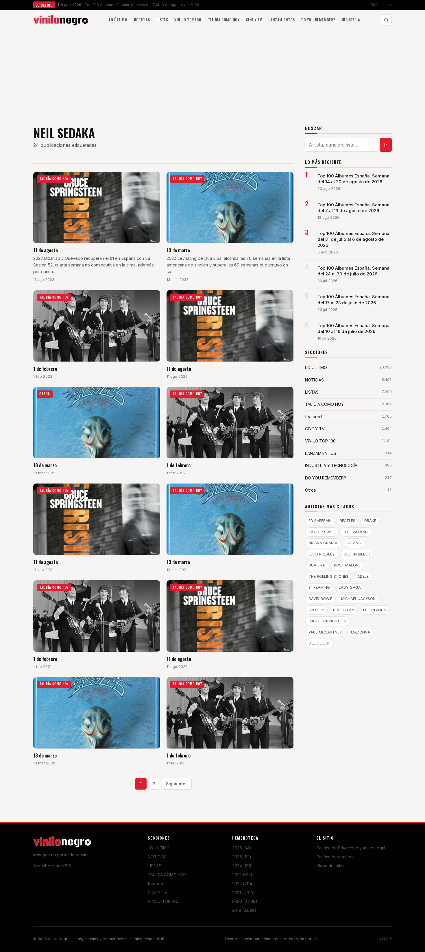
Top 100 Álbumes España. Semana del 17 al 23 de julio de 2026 (353, 299)
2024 (242, 865)
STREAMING (319, 587)
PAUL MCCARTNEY (325, 632)
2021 (243, 892)
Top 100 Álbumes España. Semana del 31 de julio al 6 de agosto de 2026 (353, 239)
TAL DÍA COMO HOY (167, 874)
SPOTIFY (316, 610)
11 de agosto (45, 250)
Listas (387, 5)
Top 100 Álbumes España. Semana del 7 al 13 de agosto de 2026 (353, 207)
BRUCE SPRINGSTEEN (327, 621)
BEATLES (347, 520)
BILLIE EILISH (319, 643)
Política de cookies (335, 856)
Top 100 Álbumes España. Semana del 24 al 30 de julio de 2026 (353, 271)
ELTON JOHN (374, 610)
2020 (244, 901)
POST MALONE (347, 565)
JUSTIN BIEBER (357, 554)
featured (156, 883)
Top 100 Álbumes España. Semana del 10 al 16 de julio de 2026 (353, 328)
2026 (241, 847)
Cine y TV (254, 20)
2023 (242, 874)
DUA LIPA (316, 565)
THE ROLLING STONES (328, 576)
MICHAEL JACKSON (358, 599)
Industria (351, 20)
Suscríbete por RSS (52, 865)
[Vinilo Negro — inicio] (60, 19)
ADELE (363, 576)
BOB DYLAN (343, 610)
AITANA (354, 543)
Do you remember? (318, 20)
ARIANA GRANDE (323, 543)
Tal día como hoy (223, 20)
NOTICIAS (157, 856)
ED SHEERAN (319, 520)
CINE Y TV (157, 892)
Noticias (142, 20)
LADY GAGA (350, 587)
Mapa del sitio (330, 865)
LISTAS (154, 865)
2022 (243, 883)
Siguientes (177, 783)
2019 (244, 910)
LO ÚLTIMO (159, 847)
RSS (374, 5)
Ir (385, 145)
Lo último (118, 20)
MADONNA (360, 632)
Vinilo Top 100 (187, 20)
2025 (241, 856)
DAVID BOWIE (320, 599)
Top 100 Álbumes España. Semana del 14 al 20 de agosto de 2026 (353, 178)
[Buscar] (386, 19)
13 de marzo (178, 250)
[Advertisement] (212, 73)
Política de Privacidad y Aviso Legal (351, 847)
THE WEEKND (356, 532)
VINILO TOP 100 (163, 901)
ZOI (316, 939)
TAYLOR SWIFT (321, 532)
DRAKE (370, 520)
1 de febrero (45, 368)
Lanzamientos (281, 20)
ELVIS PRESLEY (321, 554)
